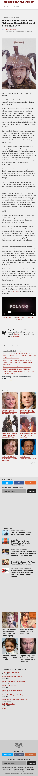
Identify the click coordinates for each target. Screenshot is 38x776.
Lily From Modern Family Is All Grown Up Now (9, 658)
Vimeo (20, 319)
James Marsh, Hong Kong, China (12, 690)
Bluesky (8, 754)
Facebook (20, 754)
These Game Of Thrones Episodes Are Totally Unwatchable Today (9, 435)
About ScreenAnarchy (9, 767)
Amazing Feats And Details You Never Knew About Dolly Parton (9, 411)
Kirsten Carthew (17, 346)
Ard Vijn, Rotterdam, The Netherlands (14, 681)
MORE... (4, 708)
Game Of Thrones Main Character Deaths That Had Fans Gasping (9, 633)
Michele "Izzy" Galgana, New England (13, 695)
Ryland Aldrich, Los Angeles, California (14, 699)
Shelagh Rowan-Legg (8, 704)
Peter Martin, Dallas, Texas (10, 672)
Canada (6, 346)
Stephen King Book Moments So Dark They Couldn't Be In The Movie (27, 658)
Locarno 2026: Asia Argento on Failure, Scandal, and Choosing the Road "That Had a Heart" (23, 553)
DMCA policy (15, 336)
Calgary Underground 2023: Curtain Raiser (17, 360)
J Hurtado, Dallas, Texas (9, 686)
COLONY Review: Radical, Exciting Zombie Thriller (21, 533)
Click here (16, 334)
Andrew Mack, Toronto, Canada (12, 676)
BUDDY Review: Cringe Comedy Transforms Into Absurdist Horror (21, 543)
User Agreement (19, 769)
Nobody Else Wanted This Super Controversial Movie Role (28, 435)
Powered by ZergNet (31, 463)
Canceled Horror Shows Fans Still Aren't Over (26, 632)
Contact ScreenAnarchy (25, 767)
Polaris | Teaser (7, 317)
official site (16, 291)
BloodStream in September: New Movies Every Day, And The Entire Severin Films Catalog (22, 573)
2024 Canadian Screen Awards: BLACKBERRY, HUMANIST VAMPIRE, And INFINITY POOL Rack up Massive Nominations (19, 355)
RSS (31, 754)
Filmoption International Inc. (26, 317)
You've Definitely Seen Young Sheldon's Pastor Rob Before (9, 458)
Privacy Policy (7, 769)
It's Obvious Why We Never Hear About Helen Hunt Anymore (27, 411)
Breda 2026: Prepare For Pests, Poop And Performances (23, 563)
